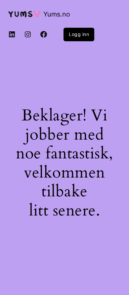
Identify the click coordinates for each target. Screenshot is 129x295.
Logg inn (79, 34)
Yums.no (56, 14)
